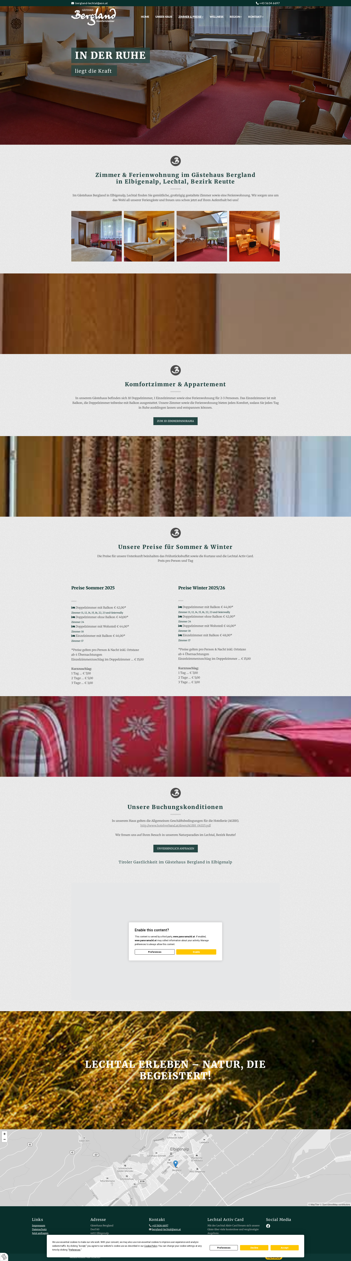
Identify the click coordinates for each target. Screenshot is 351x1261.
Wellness (216, 16)
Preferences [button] (74, 1250)
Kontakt (255, 16)
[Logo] (95, 16)
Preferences (224, 1248)
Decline (254, 1248)
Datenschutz (39, 1229)
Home (145, 16)
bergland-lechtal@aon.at (91, 3)
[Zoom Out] (4, 1139)
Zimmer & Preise (189, 16)
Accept (284, 1248)
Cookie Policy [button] (150, 1246)
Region (235, 16)
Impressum (38, 1225)
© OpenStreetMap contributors (335, 1204)
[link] (191, 16)
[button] (175, 421)
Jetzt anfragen (40, 1233)
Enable (196, 952)
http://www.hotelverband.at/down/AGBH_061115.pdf (175, 825)
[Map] (175, 1167)
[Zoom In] (4, 1134)
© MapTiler (313, 1204)
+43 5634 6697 (269, 3)
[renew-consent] (4, 1257)
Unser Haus (163, 16)
